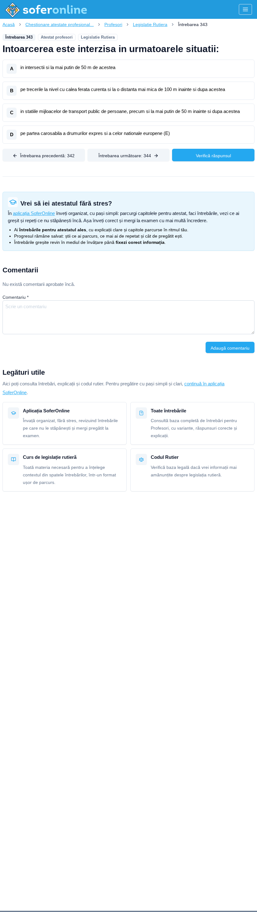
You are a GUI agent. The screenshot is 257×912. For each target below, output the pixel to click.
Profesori (113, 24)
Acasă (9, 24)
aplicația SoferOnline (34, 213)
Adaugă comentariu (230, 348)
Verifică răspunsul (213, 155)
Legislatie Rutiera (150, 24)
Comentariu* (16, 297)
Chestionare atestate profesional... (59, 24)
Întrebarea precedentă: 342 (47, 155)
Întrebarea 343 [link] (192, 24)
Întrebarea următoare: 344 (124, 155)
